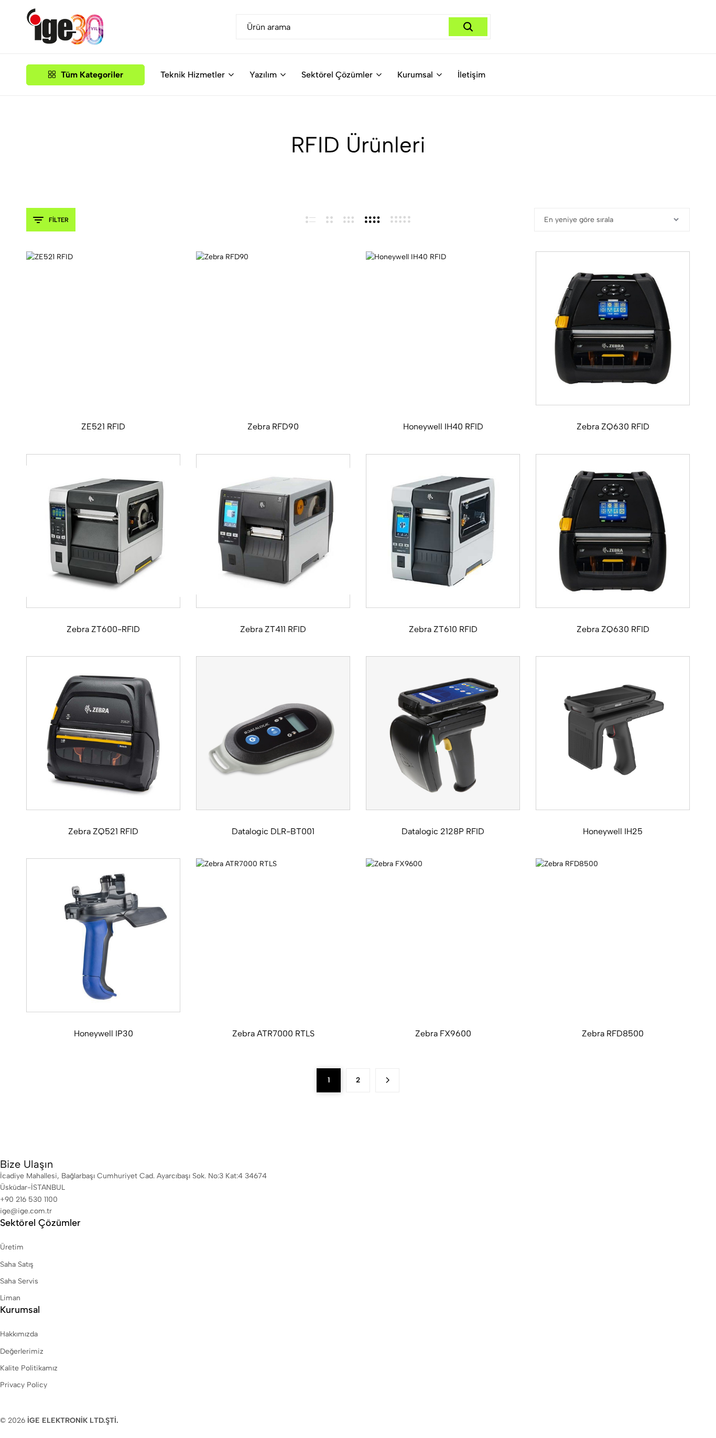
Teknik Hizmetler (192, 75)
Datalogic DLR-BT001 (273, 831)
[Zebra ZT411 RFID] (273, 531)
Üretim (12, 1247)
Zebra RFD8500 (613, 1033)
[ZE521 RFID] (103, 328)
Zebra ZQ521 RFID (103, 831)
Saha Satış (17, 1264)
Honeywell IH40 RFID (443, 427)
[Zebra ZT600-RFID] (103, 531)
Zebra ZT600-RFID (103, 629)
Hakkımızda (19, 1334)
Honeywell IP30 (103, 1033)
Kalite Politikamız (29, 1368)
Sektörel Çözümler (337, 75)
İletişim (471, 75)
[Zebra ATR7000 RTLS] (273, 935)
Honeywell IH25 (613, 831)
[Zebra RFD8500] (613, 935)
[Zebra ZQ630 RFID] (613, 328)
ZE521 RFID (103, 427)
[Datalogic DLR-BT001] (273, 733)
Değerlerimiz (22, 1351)
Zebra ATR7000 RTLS (273, 1033)
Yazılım (263, 75)
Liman (10, 1297)
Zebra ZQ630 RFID (613, 427)
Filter (59, 220)
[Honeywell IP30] (103, 935)
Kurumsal (415, 75)
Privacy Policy (23, 1384)
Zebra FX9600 (443, 1033)
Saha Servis (19, 1281)
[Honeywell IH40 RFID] (443, 328)
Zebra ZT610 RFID (443, 629)
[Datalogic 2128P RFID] (443, 733)
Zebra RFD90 (273, 427)
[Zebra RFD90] (273, 328)
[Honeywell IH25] (613, 733)
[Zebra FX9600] (443, 935)
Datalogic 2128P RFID (443, 831)
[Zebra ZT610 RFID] (443, 531)
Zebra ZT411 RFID (273, 629)
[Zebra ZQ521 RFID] (103, 733)
